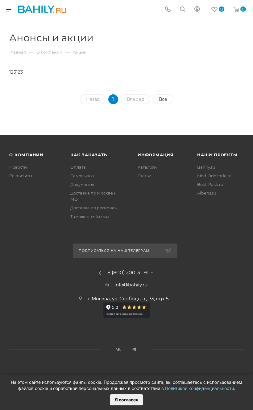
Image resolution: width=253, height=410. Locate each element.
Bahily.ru (206, 167)
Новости (18, 167)
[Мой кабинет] (197, 10)
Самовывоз (82, 175)
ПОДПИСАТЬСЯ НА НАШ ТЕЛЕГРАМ (114, 250)
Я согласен (126, 399)
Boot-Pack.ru (210, 184)
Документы (82, 184)
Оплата (78, 167)
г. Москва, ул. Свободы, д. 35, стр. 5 (128, 298)
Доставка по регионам (94, 207)
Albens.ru (206, 193)
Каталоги (147, 167)
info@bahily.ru (130, 285)
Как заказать (88, 154)
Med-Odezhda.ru (214, 175)
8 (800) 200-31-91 (128, 272)
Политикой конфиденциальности (199, 388)
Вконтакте (118, 349)
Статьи (144, 175)
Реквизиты (20, 175)
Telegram (134, 349)
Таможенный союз (89, 216)
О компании (26, 154)
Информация (156, 154)
